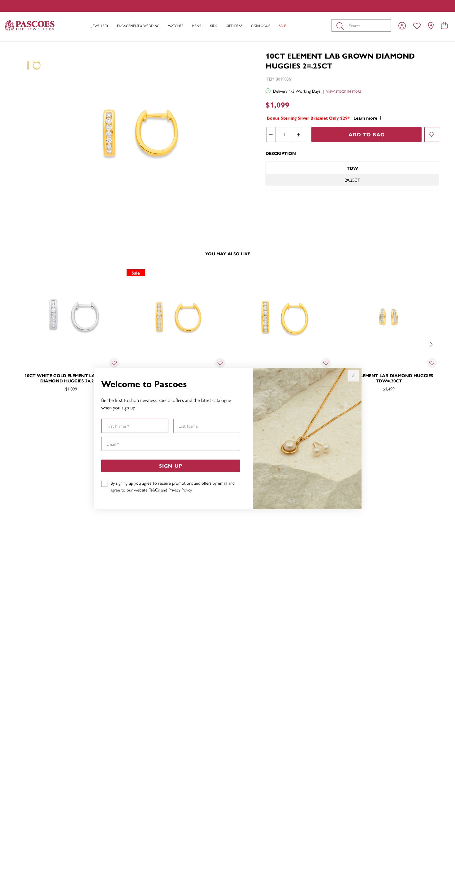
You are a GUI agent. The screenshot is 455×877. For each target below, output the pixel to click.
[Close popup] (353, 375)
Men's (196, 25)
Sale (282, 25)
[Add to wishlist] (431, 134)
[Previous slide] (23, 344)
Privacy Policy (180, 490)
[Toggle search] (341, 25)
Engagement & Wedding (138, 25)
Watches (175, 25)
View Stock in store (344, 91)
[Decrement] (270, 134)
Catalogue (260, 25)
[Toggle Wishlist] (114, 363)
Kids (213, 25)
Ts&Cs (154, 490)
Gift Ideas (234, 25)
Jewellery (100, 25)
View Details (45, 409)
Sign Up (170, 465)
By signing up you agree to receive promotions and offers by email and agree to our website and (172, 486)
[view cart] (444, 25)
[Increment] (298, 134)
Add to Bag (366, 134)
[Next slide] (432, 344)
